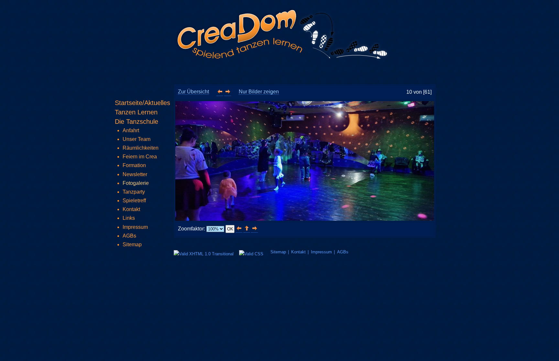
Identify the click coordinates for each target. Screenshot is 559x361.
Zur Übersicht (193, 91)
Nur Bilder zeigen (259, 91)
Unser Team (136, 139)
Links (129, 218)
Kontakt (298, 252)
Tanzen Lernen (136, 112)
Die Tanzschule (136, 121)
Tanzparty (134, 192)
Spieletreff (134, 200)
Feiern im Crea (140, 156)
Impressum (321, 252)
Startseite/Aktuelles (142, 102)
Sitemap (278, 252)
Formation (134, 165)
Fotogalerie (136, 183)
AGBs (342, 252)
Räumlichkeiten (141, 148)
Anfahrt (131, 130)
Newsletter (135, 174)
